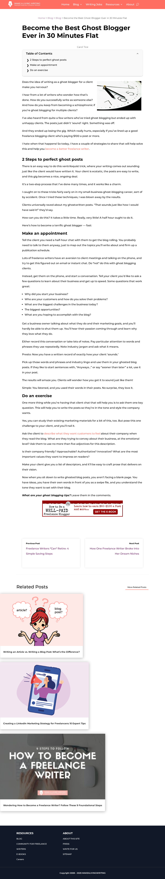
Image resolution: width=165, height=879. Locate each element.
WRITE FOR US (70, 849)
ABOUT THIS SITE (71, 839)
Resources (112, 4)
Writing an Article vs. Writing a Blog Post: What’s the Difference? (41, 651)
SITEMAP (67, 854)
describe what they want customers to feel (72, 433)
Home (65, 4)
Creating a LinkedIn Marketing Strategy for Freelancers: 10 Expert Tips (44, 723)
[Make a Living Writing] (24, 6)
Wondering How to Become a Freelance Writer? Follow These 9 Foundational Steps (52, 805)
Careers (20, 859)
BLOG (19, 839)
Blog (76, 4)
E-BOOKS (21, 854)
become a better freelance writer (67, 148)
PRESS (66, 844)
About (130, 4)
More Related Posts (136, 587)
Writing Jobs (94, 4)
